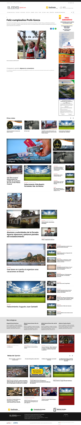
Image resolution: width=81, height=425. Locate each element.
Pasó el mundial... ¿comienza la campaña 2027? (15, 359)
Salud (36, 12)
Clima (40, 12)
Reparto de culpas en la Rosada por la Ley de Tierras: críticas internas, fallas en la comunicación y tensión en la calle (65, 299)
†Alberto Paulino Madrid (64, 323)
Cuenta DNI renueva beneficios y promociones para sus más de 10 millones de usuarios (40, 382)
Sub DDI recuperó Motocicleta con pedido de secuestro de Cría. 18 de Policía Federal (31, 132)
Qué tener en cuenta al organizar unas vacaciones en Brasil (22, 270)
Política (28, 12)
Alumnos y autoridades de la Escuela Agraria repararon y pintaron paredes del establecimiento (23, 234)
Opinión (32, 12)
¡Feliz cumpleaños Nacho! (48, 239)
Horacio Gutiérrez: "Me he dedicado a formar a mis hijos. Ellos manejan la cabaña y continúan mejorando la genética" (49, 348)
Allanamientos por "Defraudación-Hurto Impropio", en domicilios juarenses (64, 275)
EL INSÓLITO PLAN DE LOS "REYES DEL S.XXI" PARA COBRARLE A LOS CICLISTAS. (66, 359)
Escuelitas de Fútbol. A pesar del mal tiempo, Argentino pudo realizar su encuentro (66, 132)
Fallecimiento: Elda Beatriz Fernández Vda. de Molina (47, 132)
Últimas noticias (11, 12)
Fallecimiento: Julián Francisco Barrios (58, 176)
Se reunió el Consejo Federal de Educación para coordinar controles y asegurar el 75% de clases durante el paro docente (13, 401)
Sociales (18, 12)
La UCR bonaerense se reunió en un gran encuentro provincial (64, 247)
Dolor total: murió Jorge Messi (63, 283)
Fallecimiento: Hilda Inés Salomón (64, 305)
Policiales (22, 12)
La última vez (10, 346)
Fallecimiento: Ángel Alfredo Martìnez (62, 380)
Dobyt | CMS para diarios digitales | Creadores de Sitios (66, 422)
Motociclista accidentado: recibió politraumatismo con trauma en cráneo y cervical (64, 260)
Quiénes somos (10, 2)
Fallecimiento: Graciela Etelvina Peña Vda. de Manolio (59, 182)
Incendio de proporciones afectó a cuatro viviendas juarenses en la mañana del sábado (64, 291)
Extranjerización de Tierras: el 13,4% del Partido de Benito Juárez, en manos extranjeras (64, 268)
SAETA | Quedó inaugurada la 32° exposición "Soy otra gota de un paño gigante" (31, 401)
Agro (48, 12)
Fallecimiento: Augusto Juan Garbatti (22, 307)
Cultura (44, 12)
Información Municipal (60, 12)
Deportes (52, 12)
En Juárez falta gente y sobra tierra (32, 358)
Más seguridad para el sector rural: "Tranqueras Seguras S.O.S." (59, 189)
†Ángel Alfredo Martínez (13, 323)
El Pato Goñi (9, 131)
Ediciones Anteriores (17, 2)
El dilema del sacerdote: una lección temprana (49, 359)
